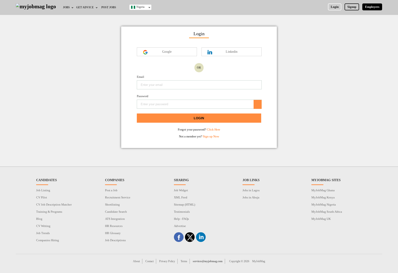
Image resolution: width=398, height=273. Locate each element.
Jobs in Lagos (251, 190)
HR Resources (114, 226)
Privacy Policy (167, 261)
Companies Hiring (47, 240)
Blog (39, 219)
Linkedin (231, 51)
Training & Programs (49, 211)
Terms (184, 261)
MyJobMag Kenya (323, 197)
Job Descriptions (115, 240)
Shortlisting (112, 204)
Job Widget (181, 190)
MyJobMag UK (321, 219)
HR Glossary (113, 233)
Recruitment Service (117, 197)
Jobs (66, 7)
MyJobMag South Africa (326, 211)
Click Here (213, 129)
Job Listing (43, 190)
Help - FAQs (181, 219)
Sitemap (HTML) (184, 204)
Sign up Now (211, 136)
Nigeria (140, 7)
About (136, 261)
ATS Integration (115, 219)
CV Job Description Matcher (54, 204)
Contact (149, 261)
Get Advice (85, 7)
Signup (351, 7)
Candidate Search (116, 211)
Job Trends (43, 233)
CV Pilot (41, 197)
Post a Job (111, 190)
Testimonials (182, 211)
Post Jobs (108, 7)
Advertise (180, 226)
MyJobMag (258, 261)
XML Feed (180, 197)
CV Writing (43, 226)
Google (167, 51)
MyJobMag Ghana (323, 190)
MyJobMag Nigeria (323, 204)
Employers (372, 7)
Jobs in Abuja (251, 197)
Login (335, 7)
